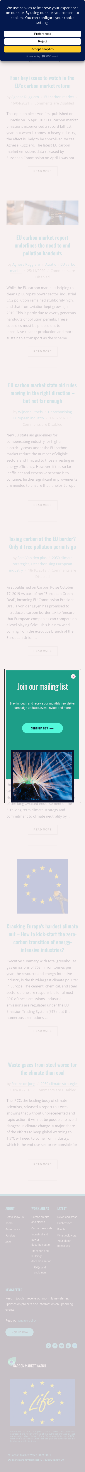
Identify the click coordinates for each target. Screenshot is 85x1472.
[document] (42, 736)
